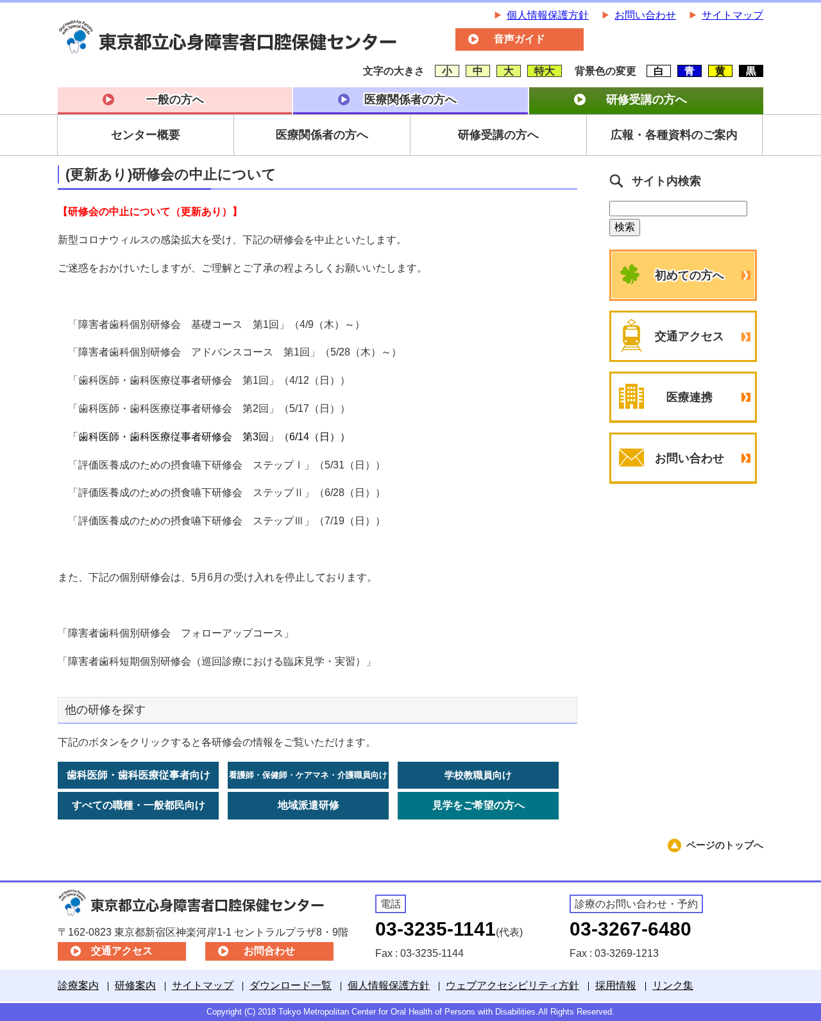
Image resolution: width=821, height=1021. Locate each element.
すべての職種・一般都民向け (138, 805)
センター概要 (145, 134)
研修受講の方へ (646, 99)
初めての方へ (689, 275)
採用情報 (615, 985)
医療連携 (689, 397)
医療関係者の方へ (410, 99)
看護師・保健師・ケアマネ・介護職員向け (308, 775)
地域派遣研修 (308, 805)
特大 (544, 70)
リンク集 (672, 985)
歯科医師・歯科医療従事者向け (138, 774)
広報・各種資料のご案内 (674, 134)
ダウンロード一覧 (291, 985)
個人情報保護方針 (548, 15)
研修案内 (135, 985)
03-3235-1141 (435, 928)
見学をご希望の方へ (478, 805)
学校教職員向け (478, 774)
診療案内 (78, 985)
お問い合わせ (645, 15)
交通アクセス (689, 336)
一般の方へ (175, 99)
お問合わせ (269, 950)
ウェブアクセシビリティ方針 (512, 985)
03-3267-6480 (630, 928)
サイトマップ (732, 15)
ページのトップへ (724, 844)
